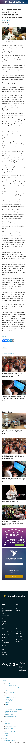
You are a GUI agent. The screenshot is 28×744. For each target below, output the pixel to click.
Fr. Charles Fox (8, 713)
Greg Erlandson (9, 714)
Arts (3, 616)
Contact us (18, 633)
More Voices (5, 645)
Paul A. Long (5, 640)
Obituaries (4, 621)
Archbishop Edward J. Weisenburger (7, 632)
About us (18, 631)
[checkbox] (14, 572)
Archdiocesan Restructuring (12, 687)
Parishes (18, 641)
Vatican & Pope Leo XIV (8, 24)
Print (5, 347)
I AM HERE (8, 702)
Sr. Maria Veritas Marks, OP (6, 635)
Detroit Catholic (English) (9, 740)
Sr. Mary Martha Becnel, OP (6, 638)
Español (4, 623)
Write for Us (5, 656)
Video (17, 607)
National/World (6, 608)
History (7, 704)
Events (4, 624)
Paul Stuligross (5, 644)
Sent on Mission (9, 701)
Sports (3, 613)
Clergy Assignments (5, 619)
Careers (18, 643)
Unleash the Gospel (10, 731)
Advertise (4, 654)
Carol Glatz (6, 20)
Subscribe (4, 652)
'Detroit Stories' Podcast (10, 697)
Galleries (18, 610)
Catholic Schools (6, 615)
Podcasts (18, 608)
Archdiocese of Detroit (19, 637)
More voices (8, 718)
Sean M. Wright (6, 642)
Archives (18, 635)
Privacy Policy (15, 566)
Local (3, 607)
